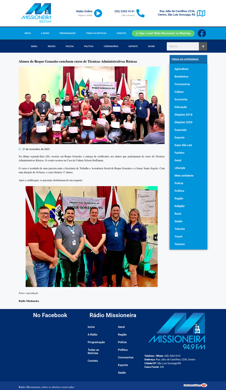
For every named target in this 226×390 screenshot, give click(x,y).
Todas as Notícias (96, 33)
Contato (121, 33)
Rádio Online (84, 11)
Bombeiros (181, 76)
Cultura (179, 91)
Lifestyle (180, 168)
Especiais (181, 129)
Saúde (151, 46)
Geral (34, 46)
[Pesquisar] (203, 46)
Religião (180, 206)
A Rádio (45, 33)
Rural (178, 213)
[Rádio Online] (98, 13)
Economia (181, 99)
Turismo (180, 244)
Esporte (133, 46)
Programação (68, 33)
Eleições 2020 (183, 122)
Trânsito (180, 229)
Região (51, 46)
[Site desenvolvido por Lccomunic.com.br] (195, 386)
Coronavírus (111, 46)
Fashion (179, 152)
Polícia (70, 46)
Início (27, 33)
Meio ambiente (184, 175)
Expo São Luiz (183, 145)
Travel (178, 236)
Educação (181, 107)
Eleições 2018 (183, 114)
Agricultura (181, 69)
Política (88, 46)
